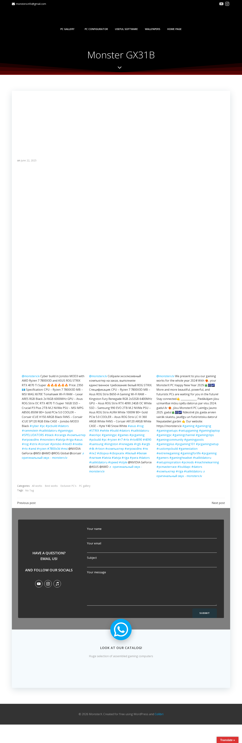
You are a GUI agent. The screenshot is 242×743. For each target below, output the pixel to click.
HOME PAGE (174, 29)
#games (123, 435)
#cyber (34, 426)
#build (114, 431)
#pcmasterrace (166, 467)
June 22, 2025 (28, 160)
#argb (146, 444)
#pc (42, 426)
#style (123, 462)
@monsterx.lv (31, 376)
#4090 (147, 440)
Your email (94, 543)
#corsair (43, 444)
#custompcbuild (167, 449)
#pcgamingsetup (207, 444)
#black (49, 435)
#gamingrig (203, 426)
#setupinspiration (168, 462)
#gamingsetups (167, 431)
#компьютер (76, 435)
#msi (64, 449)
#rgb (137, 444)
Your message (96, 572)
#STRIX (94, 431)
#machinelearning (207, 462)
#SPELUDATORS (33, 435)
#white (104, 431)
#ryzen (41, 449)
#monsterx (47, 440)
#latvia (106, 458)
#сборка (103, 453)
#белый (130, 453)
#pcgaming (137, 435)
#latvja (116, 458)
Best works (51, 485)
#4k (91, 449)
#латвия (95, 458)
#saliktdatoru (48, 431)
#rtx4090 (136, 440)
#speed (113, 462)
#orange (60, 435)
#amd (32, 449)
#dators (63, 426)
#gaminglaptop (209, 431)
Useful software (126, 29)
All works (37, 485)
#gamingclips (205, 435)
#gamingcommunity (169, 440)
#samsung (96, 444)
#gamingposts (194, 440)
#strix (33, 444)
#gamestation (188, 449)
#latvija (60, 440)
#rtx (25, 449)
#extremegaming (168, 453)
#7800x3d (53, 449)
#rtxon (100, 449)
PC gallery (67, 29)
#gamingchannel (183, 435)
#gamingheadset (180, 458)
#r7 (120, 440)
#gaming (188, 426)
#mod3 (67, 444)
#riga (70, 440)
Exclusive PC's (68, 485)
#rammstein (30, 431)
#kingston (111, 444)
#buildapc (184, 467)
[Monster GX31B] (121, 121)
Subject (92, 558)
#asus (78, 440)
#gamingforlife (190, 453)
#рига (134, 458)
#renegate (126, 444)
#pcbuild (51, 426)
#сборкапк (116, 453)
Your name (94, 529)
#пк (145, 449)
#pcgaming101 (185, 444)
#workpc (95, 435)
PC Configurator (96, 29)
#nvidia (77, 444)
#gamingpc (65, 431)
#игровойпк (30, 440)
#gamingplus (165, 444)
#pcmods (187, 462)
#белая (142, 453)
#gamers (162, 458)
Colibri (159, 714)
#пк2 (92, 453)
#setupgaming (188, 431)
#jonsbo (55, 444)
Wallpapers (152, 29)
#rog (25, 444)
